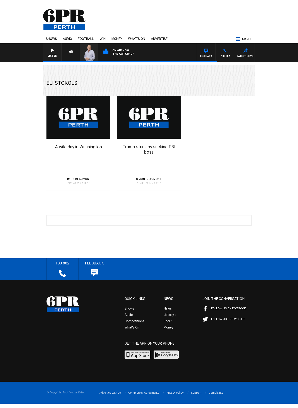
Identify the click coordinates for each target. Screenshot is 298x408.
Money (116, 39)
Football (86, 39)
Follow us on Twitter (228, 319)
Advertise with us (110, 392)
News (168, 308)
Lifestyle (170, 315)
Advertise (159, 39)
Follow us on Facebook (228, 308)
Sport (168, 321)
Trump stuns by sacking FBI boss (149, 149)
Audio (67, 39)
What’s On (136, 39)
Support (196, 392)
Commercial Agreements (143, 392)
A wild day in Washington (78, 146)
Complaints (216, 392)
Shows (51, 39)
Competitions (134, 321)
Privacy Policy (175, 392)
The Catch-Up (123, 53)
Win (103, 39)
